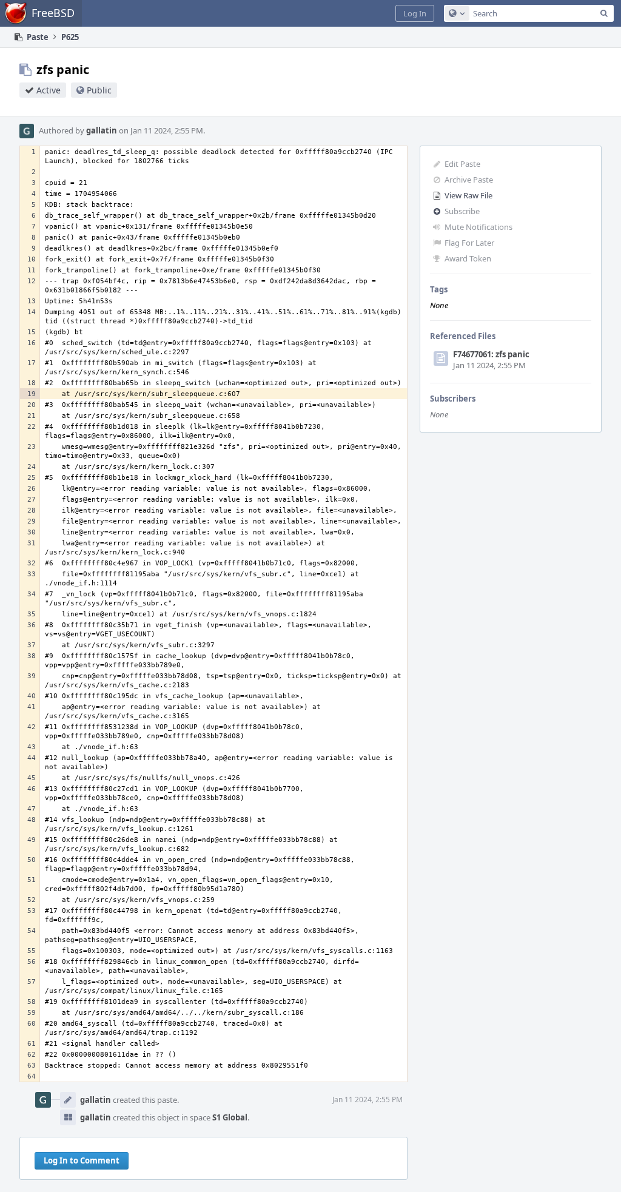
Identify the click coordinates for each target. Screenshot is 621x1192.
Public (99, 90)
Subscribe (462, 211)
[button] (414, 13)
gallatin (101, 130)
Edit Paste (462, 163)
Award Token (468, 258)
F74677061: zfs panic (491, 354)
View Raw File (468, 195)
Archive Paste (469, 179)
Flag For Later (469, 242)
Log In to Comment (81, 1160)
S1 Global (229, 1117)
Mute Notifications (478, 226)
